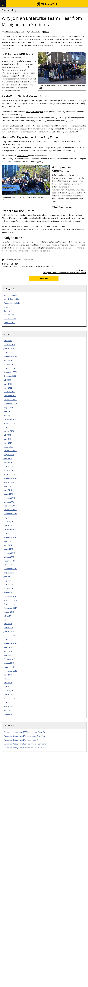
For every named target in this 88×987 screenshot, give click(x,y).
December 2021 (10, 396)
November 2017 (10, 510)
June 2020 (8, 439)
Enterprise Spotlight (12, 303)
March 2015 (8, 584)
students (17, 260)
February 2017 (9, 521)
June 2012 (8, 675)
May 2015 (7, 580)
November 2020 (10, 423)
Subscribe (44, 278)
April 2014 (8, 623)
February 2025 (9, 364)
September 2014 (10, 608)
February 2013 (9, 659)
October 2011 (9, 702)
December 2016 (10, 529)
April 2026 (8, 341)
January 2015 (9, 592)
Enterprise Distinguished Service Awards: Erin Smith (24, 740)
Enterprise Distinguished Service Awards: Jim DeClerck (25, 748)
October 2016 (9, 533)
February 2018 (9, 498)
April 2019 (8, 462)
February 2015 (9, 588)
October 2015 (9, 565)
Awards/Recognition (12, 299)
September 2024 (10, 372)
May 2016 (7, 541)
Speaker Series (10, 319)
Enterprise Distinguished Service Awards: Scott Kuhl (24, 736)
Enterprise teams (64, 248)
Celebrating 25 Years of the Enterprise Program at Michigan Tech (28, 266)
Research (7, 311)
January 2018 (9, 502)
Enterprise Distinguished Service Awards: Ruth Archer (25, 744)
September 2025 (10, 356)
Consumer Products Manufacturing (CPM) (41, 126)
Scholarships (9, 315)
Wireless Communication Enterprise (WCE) (41, 226)
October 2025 (9, 352)
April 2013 (8, 651)
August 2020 (9, 431)
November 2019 (10, 451)
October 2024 (9, 368)
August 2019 (9, 454)
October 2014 (9, 604)
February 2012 (9, 690)
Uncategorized (9, 323)
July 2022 (7, 380)
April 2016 (8, 545)
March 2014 (8, 627)
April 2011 (8, 710)
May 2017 (7, 517)
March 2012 (8, 686)
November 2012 (10, 667)
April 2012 (8, 682)
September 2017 (10, 513)
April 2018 (8, 490)
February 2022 (9, 392)
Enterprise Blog (9, 10)
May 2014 (7, 620)
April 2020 (8, 443)
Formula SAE (22, 155)
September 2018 (10, 478)
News (47, 32)
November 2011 (10, 698)
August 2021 (9, 407)
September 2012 (10, 671)
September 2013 (10, 643)
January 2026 (9, 348)
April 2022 (8, 388)
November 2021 (10, 399)
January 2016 (9, 557)
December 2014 (10, 596)
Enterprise (9, 260)
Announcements (10, 295)
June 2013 (8, 647)
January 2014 (9, 631)
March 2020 (8, 447)
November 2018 (10, 474)
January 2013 (9, 663)
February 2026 (9, 344)
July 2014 (7, 616)
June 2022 (8, 384)
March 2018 (8, 494)
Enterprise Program (14, 36)
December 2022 (10, 376)
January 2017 (9, 525)
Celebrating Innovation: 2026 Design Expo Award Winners (27, 732)
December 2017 (10, 506)
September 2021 (10, 403)
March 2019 (8, 466)
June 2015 (8, 576)
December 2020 (10, 419)
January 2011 (9, 714)
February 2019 (9, 470)
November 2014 (10, 600)
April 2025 (8, 360)
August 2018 (9, 482)
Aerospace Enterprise (11, 70)
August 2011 (9, 706)
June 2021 (8, 411)
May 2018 (7, 486)
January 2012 (9, 694)
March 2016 (8, 549)
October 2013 (9, 639)
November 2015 (10, 561)
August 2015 (9, 572)
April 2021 (8, 415)
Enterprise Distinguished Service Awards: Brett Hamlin (64, 272)
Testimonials (28, 260)
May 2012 (7, 679)
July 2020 (7, 435)
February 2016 (9, 553)
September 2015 (10, 568)
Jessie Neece (35, 32)
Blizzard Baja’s (73, 141)
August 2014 (9, 612)
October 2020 (9, 427)
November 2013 (10, 635)
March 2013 (8, 655)
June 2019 (8, 458)
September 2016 (10, 537)
